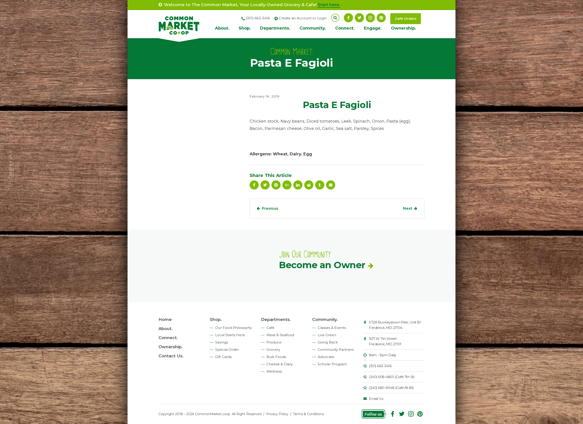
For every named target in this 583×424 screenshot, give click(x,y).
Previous (270, 208)
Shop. (245, 28)
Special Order (227, 349)
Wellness (274, 371)
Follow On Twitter (359, 17)
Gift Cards (223, 357)
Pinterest (381, 17)
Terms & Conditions (308, 414)
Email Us (376, 398)
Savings (221, 342)
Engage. (373, 28)
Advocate (326, 357)
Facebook (348, 17)
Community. (312, 28)
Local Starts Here (230, 335)
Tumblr (319, 184)
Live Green (327, 335)
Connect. (345, 28)
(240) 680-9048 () (391, 388)
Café (270, 328)
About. (222, 28)
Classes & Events (332, 328)
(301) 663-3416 (380, 366)
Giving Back (328, 342)
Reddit (308, 184)
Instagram (370, 17)
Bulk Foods (276, 357)
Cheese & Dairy (279, 364)
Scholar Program (332, 364)
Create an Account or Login (303, 18)
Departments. (275, 28)
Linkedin (297, 184)
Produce (273, 342)
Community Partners (336, 349)
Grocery (273, 349)
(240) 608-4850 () (391, 377)
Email (330, 184)
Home (165, 319)
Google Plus (287, 184)
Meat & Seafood (280, 335)
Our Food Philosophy (233, 328)
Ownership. (403, 28)
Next (407, 208)
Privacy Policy (277, 414)
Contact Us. (171, 355)
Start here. (329, 4)
